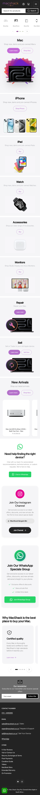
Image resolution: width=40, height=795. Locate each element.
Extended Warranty (8, 770)
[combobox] (20, 10)
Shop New (27, 393)
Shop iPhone (20, 109)
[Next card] (29, 669)
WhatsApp (5, 739)
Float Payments (7, 758)
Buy (20, 151)
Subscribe (32, 696)
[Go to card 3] (20, 669)
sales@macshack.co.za (10, 724)
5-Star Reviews (7, 750)
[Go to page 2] (20, 31)
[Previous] (13, 31)
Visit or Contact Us (8, 753)
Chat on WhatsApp (21, 474)
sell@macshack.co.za (9, 734)
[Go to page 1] (17, 31)
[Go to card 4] (22, 669)
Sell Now (26, 352)
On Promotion (6, 773)
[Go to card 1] (16, 669)
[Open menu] (35, 4)
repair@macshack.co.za (10, 729)
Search (33, 11)
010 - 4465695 (7, 713)
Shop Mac (27, 51)
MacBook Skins (7, 767)
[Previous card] (10, 669)
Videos (4, 764)
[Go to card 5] (24, 669)
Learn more (13, 51)
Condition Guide (7, 761)
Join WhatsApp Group (22, 600)
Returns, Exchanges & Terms (12, 756)
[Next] (27, 31)
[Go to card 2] (19, 669)
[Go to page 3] (23, 31)
